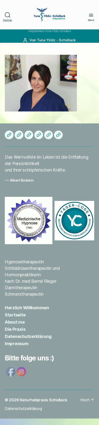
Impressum (17, 343)
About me (15, 322)
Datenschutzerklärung (28, 336)
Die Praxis (15, 329)
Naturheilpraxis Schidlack (43, 399)
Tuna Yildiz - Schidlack (56, 40)
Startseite (15, 314)
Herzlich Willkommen (27, 307)
